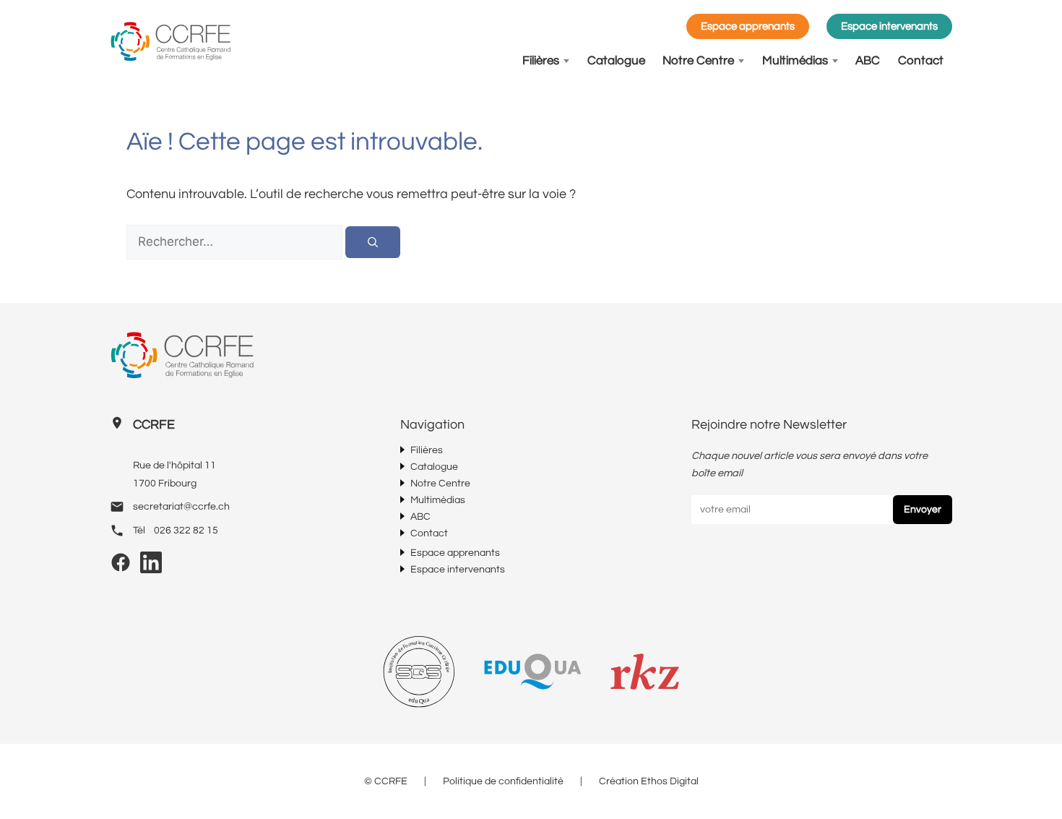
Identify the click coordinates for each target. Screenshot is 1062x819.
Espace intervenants (889, 26)
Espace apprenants (748, 26)
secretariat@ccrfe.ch (181, 506)
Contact (921, 60)
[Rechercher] (372, 241)
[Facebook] (120, 567)
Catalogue (616, 60)
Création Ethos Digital (649, 781)
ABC (867, 60)
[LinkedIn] (151, 567)
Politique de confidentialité (503, 781)
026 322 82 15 (186, 530)
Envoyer (922, 509)
